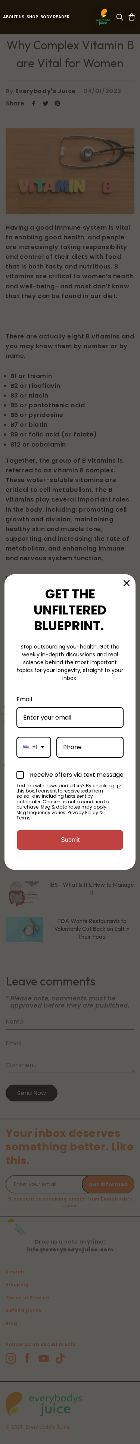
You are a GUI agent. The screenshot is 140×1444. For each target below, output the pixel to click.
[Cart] (131, 17)
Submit (70, 840)
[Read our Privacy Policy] (119, 786)
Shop (32, 17)
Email (24, 699)
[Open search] (119, 17)
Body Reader (54, 17)
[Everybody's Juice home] (103, 17)
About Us (13, 17)
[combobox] (33, 747)
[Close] (127, 583)
